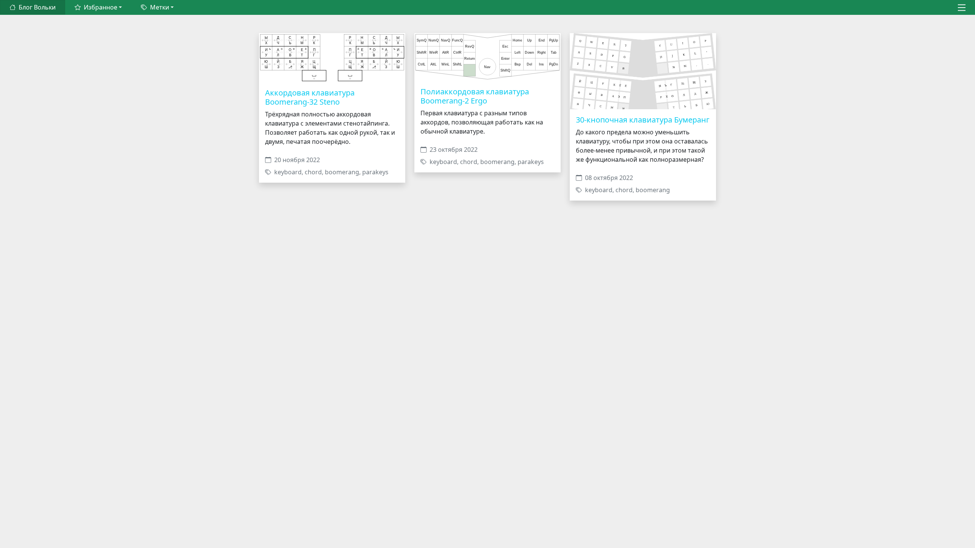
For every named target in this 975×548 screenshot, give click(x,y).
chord (313, 172)
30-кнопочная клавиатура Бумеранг (643, 120)
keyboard (288, 172)
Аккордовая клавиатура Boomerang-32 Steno (310, 97)
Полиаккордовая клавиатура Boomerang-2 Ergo (474, 96)
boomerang (342, 172)
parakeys (375, 172)
